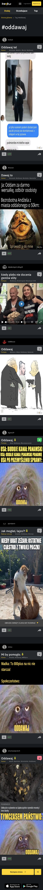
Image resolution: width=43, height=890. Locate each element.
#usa (11, 443)
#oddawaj (30, 50)
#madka (11, 657)
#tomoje (30, 534)
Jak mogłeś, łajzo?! (13, 531)
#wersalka (33, 178)
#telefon (18, 50)
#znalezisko (25, 761)
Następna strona (16, 872)
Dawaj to (7, 175)
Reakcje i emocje (6, 534)
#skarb (11, 761)
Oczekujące (21, 11)
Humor (3, 50)
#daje (18, 352)
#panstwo (17, 761)
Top (36, 11)
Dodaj (7, 11)
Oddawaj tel (9, 47)
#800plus (25, 657)
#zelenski (30, 352)
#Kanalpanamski (26, 443)
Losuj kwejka (38, 872)
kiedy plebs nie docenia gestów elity (16, 276)
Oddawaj (7, 349)
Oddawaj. (7, 440)
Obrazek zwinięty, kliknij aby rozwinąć (20, 623)
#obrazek (12, 50)
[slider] (10, 322)
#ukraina (13, 352)
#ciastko (18, 534)
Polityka (3, 281)
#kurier (24, 50)
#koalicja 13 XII (31, 281)
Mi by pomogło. (11, 654)
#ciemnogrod (21, 281)
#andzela (26, 178)
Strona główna (6, 18)
